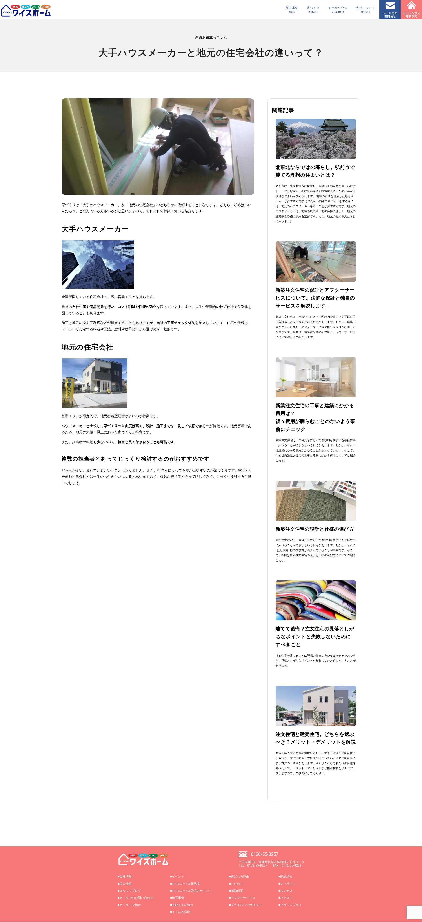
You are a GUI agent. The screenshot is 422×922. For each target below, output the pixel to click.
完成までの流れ (182, 905)
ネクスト (286, 898)
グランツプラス (291, 905)
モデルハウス (337, 9)
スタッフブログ (130, 891)
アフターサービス (243, 898)
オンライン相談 (130, 905)
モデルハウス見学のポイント (192, 891)
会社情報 (125, 876)
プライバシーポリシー (246, 905)
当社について (365, 9)
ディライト (288, 883)
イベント (178, 876)
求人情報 (125, 883)
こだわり (237, 883)
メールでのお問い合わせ (136, 898)
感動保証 (237, 891)
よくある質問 (181, 912)
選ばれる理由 (240, 876)
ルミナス (286, 891)
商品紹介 (286, 876)
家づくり (313, 9)
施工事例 (292, 9)
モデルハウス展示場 (186, 883)
